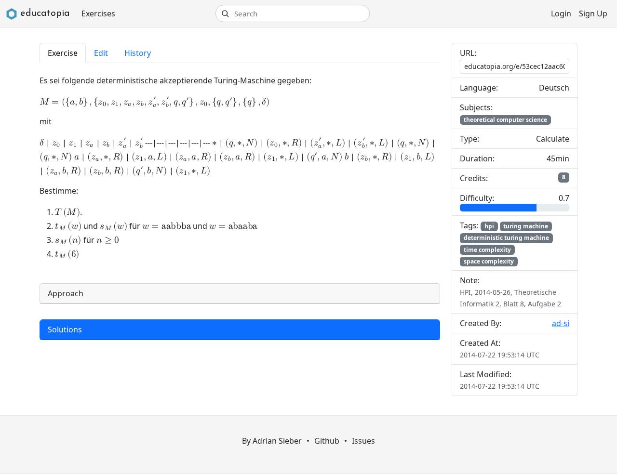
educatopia (45, 13)
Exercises (98, 13)
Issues (363, 440)
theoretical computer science (505, 120)
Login (561, 13)
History (137, 53)
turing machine (525, 226)
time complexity (487, 250)
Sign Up (593, 13)
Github (326, 440)
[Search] (225, 13)
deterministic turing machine (506, 238)
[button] (240, 293)
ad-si (560, 323)
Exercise (63, 53)
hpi (489, 226)
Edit (101, 53)
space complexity (489, 261)
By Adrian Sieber (272, 440)
